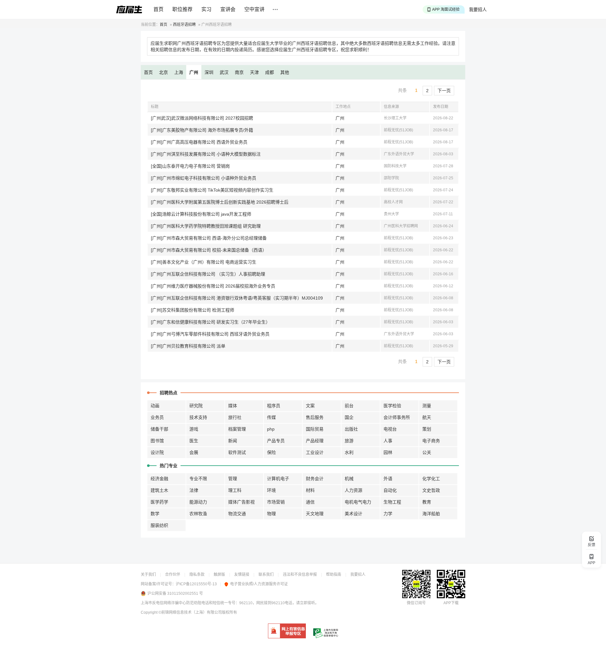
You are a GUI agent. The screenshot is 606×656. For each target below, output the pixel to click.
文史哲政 (431, 490)
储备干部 (159, 429)
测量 (426, 405)
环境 (271, 490)
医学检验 (392, 405)
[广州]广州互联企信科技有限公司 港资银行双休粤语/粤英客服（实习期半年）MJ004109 (237, 298)
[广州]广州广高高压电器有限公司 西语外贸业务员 (199, 142)
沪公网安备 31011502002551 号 (175, 593)
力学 (387, 513)
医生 (193, 440)
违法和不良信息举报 (300, 574)
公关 (426, 452)
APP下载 (451, 603)
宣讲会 (227, 9)
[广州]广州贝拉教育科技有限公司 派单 (188, 346)
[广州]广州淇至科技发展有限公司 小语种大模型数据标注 (206, 154)
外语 (387, 478)
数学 (155, 513)
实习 (206, 9)
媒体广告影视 (241, 501)
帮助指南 (333, 574)
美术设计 (353, 513)
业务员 (157, 417)
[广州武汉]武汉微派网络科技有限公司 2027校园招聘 (202, 118)
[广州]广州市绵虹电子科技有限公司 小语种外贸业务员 (203, 178)
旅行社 (234, 417)
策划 (426, 429)
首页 (158, 9)
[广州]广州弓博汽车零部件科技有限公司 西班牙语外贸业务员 (210, 334)
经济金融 (159, 478)
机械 (349, 478)
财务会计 (315, 478)
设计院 (157, 452)
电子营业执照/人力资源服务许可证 (259, 584)
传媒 (271, 417)
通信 (310, 501)
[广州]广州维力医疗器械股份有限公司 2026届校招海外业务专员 (213, 286)
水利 (349, 452)
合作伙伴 (172, 574)
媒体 (232, 405)
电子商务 (431, 440)
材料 (310, 490)
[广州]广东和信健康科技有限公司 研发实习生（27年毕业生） (210, 322)
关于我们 (148, 574)
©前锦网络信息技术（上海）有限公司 (190, 612)
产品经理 (315, 440)
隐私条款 (197, 574)
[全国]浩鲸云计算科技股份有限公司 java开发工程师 (201, 214)
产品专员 (276, 440)
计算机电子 (278, 478)
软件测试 (237, 452)
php (271, 429)
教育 (426, 501)
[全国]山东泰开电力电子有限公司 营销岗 (190, 166)
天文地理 (315, 513)
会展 (193, 452)
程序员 (273, 405)
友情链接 (241, 574)
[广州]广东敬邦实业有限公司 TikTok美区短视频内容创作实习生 (212, 190)
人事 (387, 440)
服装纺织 (159, 525)
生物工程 (392, 501)
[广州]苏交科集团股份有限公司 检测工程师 (192, 310)
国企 (349, 417)
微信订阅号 (416, 603)
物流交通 (237, 513)
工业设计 (315, 452)
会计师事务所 (396, 417)
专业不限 (198, 478)
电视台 (390, 429)
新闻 (232, 440)
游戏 (193, 429)
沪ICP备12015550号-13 (196, 584)
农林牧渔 (198, 513)
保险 (271, 452)
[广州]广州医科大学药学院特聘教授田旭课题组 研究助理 (206, 226)
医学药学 (159, 501)
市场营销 (276, 501)
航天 (426, 417)
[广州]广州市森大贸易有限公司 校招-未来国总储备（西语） (209, 250)
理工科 (234, 490)
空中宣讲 (254, 9)
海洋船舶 (431, 513)
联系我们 (266, 574)
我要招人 (478, 9)
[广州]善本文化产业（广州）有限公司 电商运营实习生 (203, 262)
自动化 (390, 490)
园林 (387, 452)
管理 (232, 478)
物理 (271, 513)
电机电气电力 (358, 501)
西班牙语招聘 (184, 24)
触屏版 (219, 574)
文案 (310, 405)
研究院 (196, 405)
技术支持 (198, 417)
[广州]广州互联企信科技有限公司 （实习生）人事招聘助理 (208, 274)
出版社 (351, 429)
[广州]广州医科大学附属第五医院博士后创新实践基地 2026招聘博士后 (219, 202)
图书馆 (157, 440)
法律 (193, 490)
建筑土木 (159, 490)
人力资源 (353, 490)
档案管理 (237, 429)
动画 (155, 405)
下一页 (444, 90)
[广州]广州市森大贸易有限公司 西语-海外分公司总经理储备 (209, 238)
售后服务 (315, 417)
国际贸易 (315, 429)
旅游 (349, 440)
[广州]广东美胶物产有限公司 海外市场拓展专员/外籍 (202, 130)
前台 (349, 405)
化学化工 (431, 478)
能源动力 (198, 501)
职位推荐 (182, 9)
